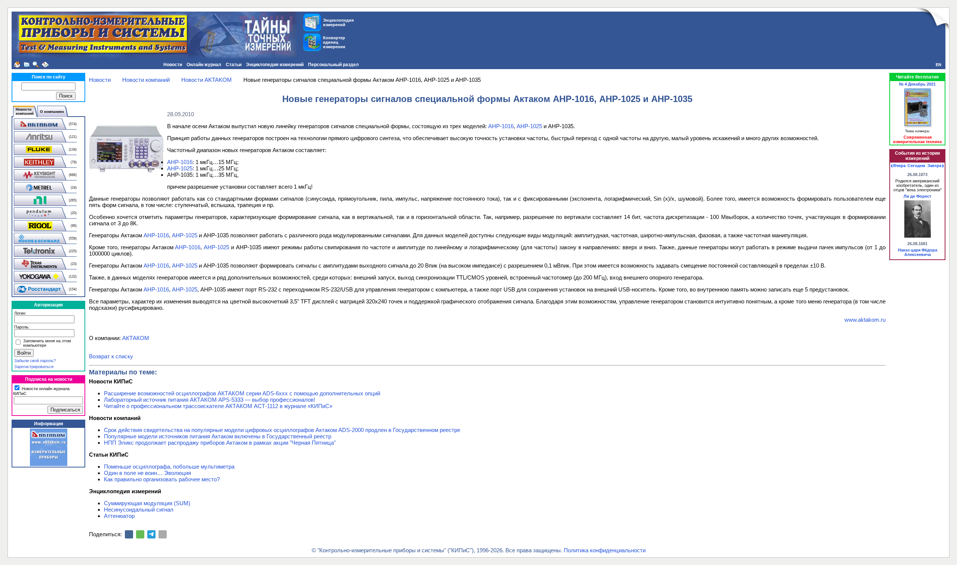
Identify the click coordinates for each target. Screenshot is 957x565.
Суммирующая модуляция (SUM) (147, 503)
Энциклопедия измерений (275, 64)
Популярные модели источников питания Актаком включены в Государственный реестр (217, 436)
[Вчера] (898, 166)
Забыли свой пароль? (35, 360)
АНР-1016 (501, 126)
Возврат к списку (111, 356)
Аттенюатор (119, 516)
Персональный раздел (333, 64)
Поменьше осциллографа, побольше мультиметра (169, 466)
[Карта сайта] (45, 64)
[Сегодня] (916, 166)
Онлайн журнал (204, 64)
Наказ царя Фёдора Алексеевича (917, 252)
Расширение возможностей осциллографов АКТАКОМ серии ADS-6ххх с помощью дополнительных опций (242, 393)
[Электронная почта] (163, 534)
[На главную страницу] (17, 64)
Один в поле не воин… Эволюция (147, 473)
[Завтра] (935, 166)
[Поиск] (36, 64)
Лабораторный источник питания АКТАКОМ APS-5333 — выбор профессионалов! (209, 399)
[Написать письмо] (26, 64)
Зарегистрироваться (33, 366)
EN (938, 64)
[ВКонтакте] (129, 534)
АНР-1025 (529, 126)
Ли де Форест (917, 196)
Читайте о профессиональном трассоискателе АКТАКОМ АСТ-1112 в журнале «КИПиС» (218, 406)
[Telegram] (151, 534)
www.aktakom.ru (865, 320)
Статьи (233, 64)
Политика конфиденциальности (605, 550)
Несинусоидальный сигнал (138, 509)
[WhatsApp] (140, 534)
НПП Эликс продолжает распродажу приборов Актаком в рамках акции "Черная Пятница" (220, 442)
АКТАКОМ (135, 338)
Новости (172, 64)
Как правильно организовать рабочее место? (162, 479)
